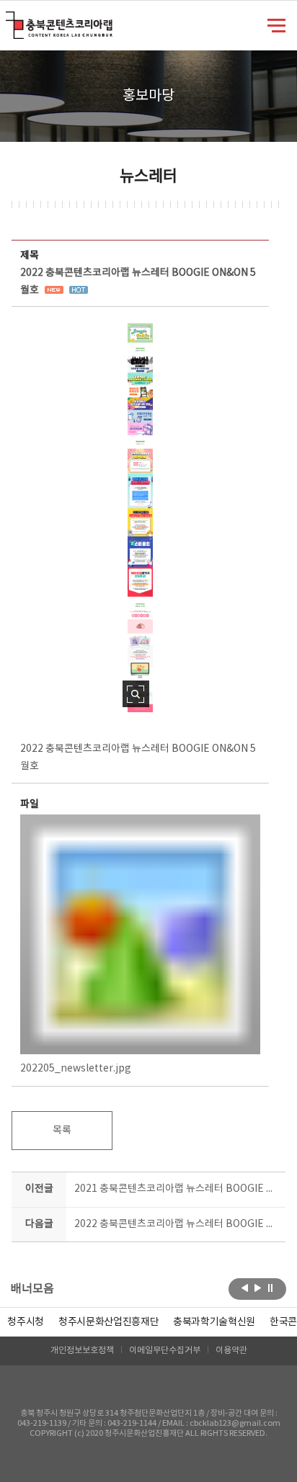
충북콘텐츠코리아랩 (9, 19)
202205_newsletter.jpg (75, 1068)
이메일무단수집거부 (164, 1350)
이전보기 (244, 1287)
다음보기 (257, 1287)
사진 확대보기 (136, 694)
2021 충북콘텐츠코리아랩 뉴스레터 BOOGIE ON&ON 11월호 (176, 1189)
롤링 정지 (270, 1287)
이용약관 (231, 1350)
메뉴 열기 (276, 24)
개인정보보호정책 (82, 1350)
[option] (25, 1322)
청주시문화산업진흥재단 (108, 1322)
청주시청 (25, 1322)
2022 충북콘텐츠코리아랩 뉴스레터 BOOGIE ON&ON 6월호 (176, 1224)
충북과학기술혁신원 (214, 1322)
